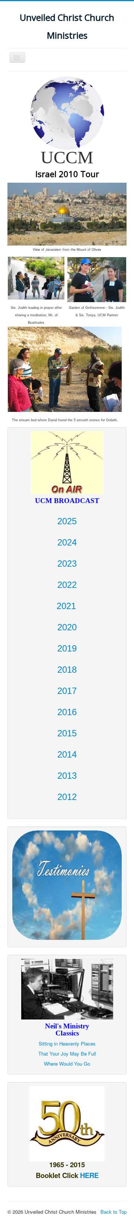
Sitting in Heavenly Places (67, 1043)
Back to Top (113, 1211)
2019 (67, 648)
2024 (67, 542)
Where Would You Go (67, 1063)
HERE (89, 1175)
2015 (67, 733)
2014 (67, 754)
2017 (67, 691)
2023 (67, 563)
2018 (67, 670)
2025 (67, 521)
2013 (67, 776)
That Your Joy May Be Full (67, 1053)
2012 (67, 797)
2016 (67, 712)
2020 (67, 627)
